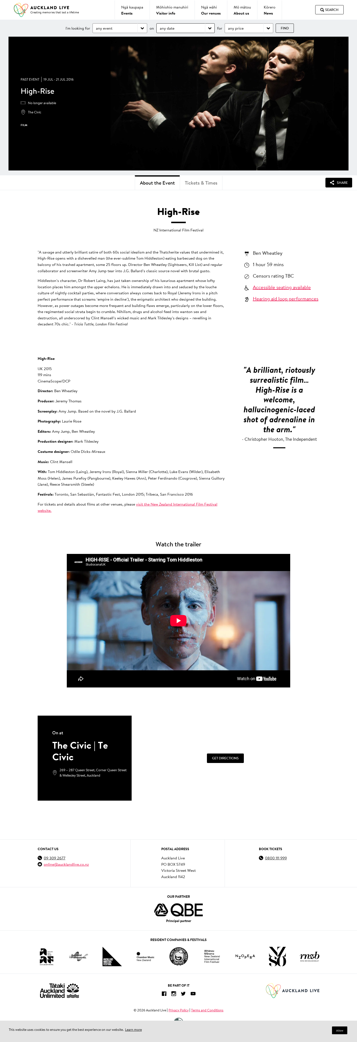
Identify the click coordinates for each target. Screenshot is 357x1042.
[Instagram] (173, 994)
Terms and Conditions (207, 1010)
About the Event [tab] (157, 182)
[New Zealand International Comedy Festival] (178, 956)
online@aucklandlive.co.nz (66, 864)
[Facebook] (164, 994)
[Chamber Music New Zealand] (145, 956)
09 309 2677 (54, 857)
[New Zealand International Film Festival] (212, 956)
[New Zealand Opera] (245, 956)
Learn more (133, 1029)
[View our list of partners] (178, 909)
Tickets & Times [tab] (201, 182)
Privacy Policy (179, 1010)
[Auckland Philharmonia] (78, 956)
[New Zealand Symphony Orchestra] (277, 956)
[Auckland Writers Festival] (112, 956)
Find (285, 28)
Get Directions (225, 758)
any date (167, 28)
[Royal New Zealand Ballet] (309, 956)
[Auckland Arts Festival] (46, 956)
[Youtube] (193, 994)
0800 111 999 (276, 857)
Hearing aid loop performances (285, 298)
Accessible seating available (282, 287)
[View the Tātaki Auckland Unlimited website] (59, 990)
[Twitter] (183, 994)
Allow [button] (339, 1030)
